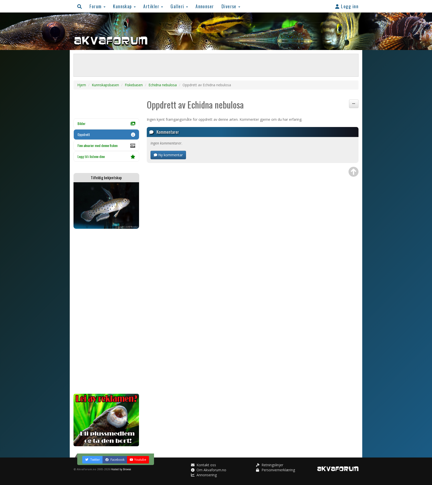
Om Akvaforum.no (211, 470)
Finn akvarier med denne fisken (98, 145)
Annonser (205, 6)
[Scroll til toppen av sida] (353, 172)
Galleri (178, 6)
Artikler (151, 6)
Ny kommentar (170, 154)
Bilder (82, 123)
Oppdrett (84, 134)
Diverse (230, 6)
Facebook (117, 460)
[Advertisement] (106, 311)
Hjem (81, 84)
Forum (96, 6)
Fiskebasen (134, 84)
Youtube (140, 460)
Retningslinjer (271, 464)
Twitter (95, 460)
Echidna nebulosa (162, 84)
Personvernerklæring (277, 470)
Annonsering (206, 474)
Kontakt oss (206, 464)
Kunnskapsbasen (105, 84)
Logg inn (349, 6)
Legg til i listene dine (91, 156)
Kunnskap (123, 6)
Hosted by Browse (121, 469)
